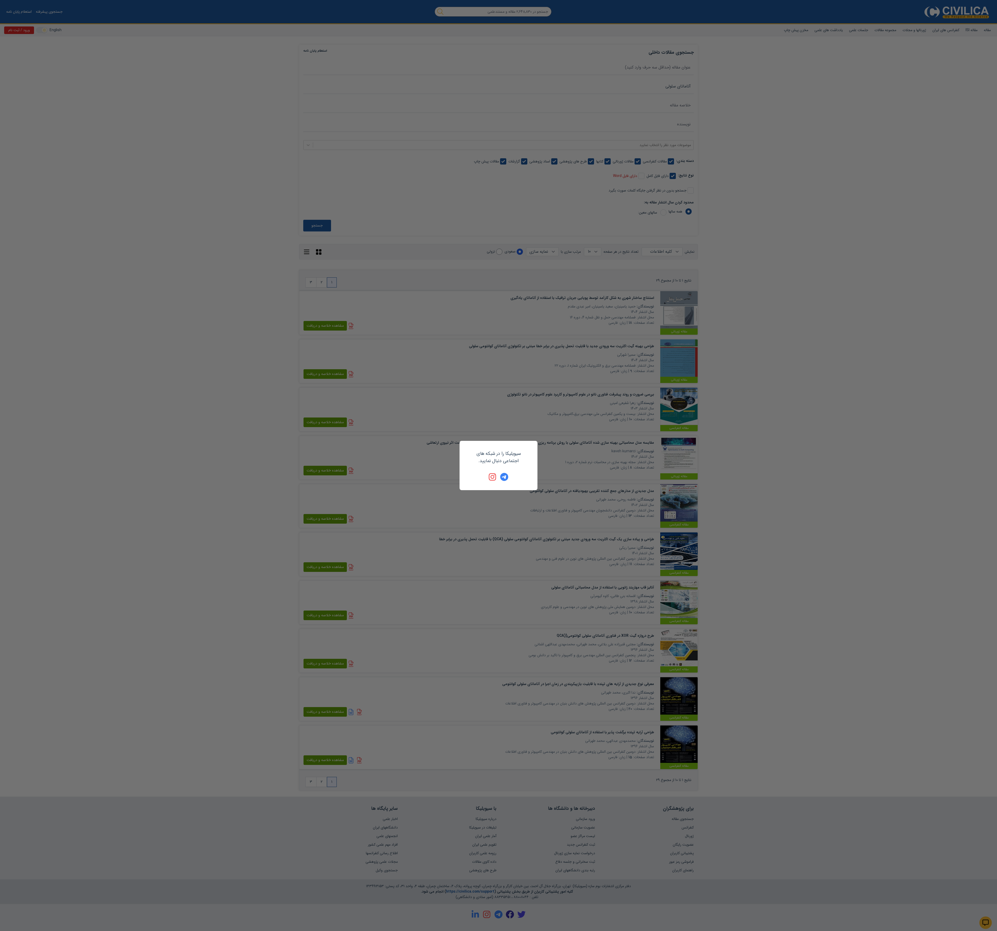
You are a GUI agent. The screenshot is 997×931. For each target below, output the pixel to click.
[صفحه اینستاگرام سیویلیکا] (493, 477)
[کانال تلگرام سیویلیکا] (504, 477)
